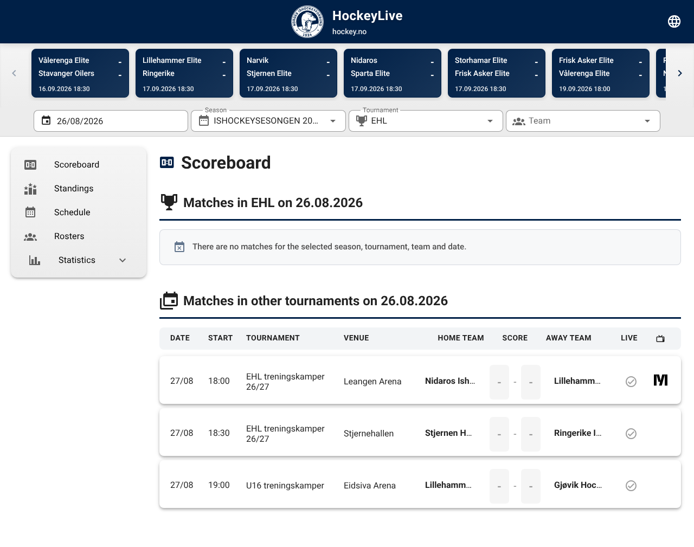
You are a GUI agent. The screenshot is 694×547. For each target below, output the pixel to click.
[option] (78, 165)
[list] (78, 212)
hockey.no (349, 32)
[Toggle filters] (674, 22)
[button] (472, 120)
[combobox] (268, 121)
